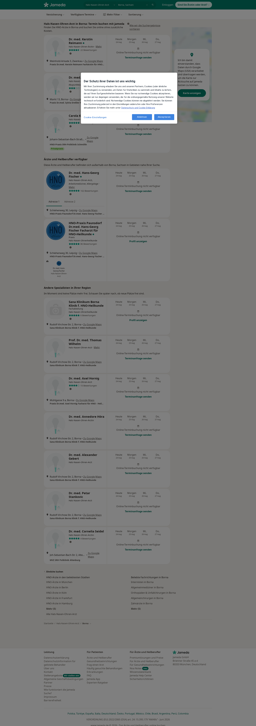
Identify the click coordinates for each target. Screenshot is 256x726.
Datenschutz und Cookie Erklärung (138, 107)
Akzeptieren (164, 117)
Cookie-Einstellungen (95, 117)
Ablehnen (142, 117)
